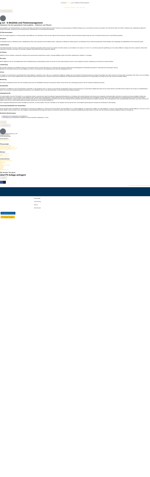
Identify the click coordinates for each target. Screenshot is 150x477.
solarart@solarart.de (5, 140)
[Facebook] (1, 182)
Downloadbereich (4, 156)
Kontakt (2, 166)
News (1, 168)
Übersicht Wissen (4, 153)
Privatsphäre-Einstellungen (144, 185)
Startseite (69, 2)
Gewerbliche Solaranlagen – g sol (8, 148)
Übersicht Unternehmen (6, 160)
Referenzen (3, 162)
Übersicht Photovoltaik (5, 145)
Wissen (77, 7)
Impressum (131, 185)
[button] (67, 7)
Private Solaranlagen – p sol (7, 146)
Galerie (2, 167)
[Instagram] (4, 182)
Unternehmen (73, 7)
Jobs (1, 164)
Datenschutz (136, 185)
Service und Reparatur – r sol (7, 149)
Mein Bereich (82, 7)
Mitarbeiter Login (4, 169)
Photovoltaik (66, 7)
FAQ (1, 154)
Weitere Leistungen (5, 165)
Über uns (2, 161)
